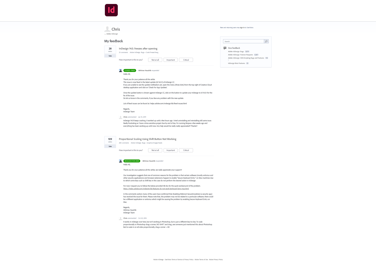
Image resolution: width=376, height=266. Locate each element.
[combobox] (244, 41)
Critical (188, 60)
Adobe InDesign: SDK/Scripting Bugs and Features (246, 58)
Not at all (157, 60)
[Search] (266, 41)
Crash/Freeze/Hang (152, 52)
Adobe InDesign (158, 259)
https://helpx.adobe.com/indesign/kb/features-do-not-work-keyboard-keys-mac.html (156, 188)
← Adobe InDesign (111, 34)
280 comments (124, 143)
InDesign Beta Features (236, 63)
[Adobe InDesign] (111, 11)
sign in (242, 27)
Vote (110, 56)
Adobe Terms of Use (201, 259)
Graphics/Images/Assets (154, 143)
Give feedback (234, 48)
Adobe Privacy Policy (216, 259)
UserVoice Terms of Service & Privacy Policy (179, 259)
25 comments (123, 52)
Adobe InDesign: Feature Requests (240, 55)
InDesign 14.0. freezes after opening (138, 48)
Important (172, 60)
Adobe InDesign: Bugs (137, 52)
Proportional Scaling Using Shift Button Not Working (147, 139)
